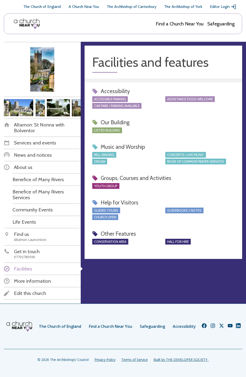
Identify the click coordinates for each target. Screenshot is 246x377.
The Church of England (42, 6)
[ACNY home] (26, 24)
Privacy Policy (105, 359)
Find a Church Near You (179, 24)
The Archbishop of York (183, 6)
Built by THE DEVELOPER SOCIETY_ (181, 359)
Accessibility (184, 326)
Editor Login (220, 6)
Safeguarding (221, 24)
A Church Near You (83, 6)
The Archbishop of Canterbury (131, 6)
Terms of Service (134, 359)
